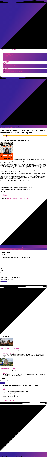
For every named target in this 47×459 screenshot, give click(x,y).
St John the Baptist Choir (10, 65)
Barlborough (8, 198)
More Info (5, 388)
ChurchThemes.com (35, 456)
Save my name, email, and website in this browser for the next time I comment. (18, 275)
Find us (7, 56)
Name (2, 268)
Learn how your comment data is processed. (27, 283)
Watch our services (7, 74)
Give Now (2, 383)
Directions (5, 389)
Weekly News (8, 55)
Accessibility (8, 57)
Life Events (5, 68)
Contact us (5, 52)
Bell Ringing (7, 67)
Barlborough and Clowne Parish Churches (10, 49)
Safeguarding (6, 61)
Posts (4, 127)
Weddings (7, 70)
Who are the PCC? (9, 54)
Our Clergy (7, 53)
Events (7, 127)
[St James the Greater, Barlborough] (6, 346)
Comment (2, 266)
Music (4, 63)
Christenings (8, 69)
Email (1, 270)
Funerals (7, 72)
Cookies (7, 60)
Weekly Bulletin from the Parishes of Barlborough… (12, 247)
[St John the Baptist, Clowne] (6, 366)
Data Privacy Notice (9, 58)
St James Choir (8, 64)
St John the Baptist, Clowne (7, 368)
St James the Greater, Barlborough (9, 348)
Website (2, 272)
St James (20, 198)
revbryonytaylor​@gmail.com (9, 353)
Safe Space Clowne (7, 62)
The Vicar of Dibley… (13, 127)
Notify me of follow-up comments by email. (11, 277)
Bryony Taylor (6, 136)
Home (1, 127)
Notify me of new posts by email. (9, 279)
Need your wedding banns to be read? (13, 71)
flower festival (15, 198)
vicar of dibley (27, 198)
